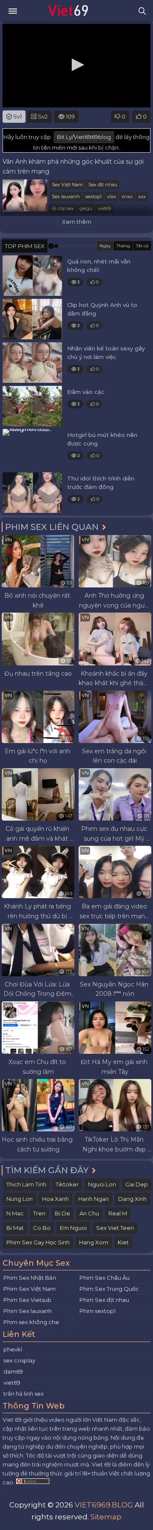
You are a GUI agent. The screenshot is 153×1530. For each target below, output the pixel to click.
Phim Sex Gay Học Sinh (38, 1242)
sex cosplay (19, 1360)
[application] (76, 65)
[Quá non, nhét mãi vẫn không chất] (32, 275)
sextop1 (93, 197)
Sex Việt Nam (67, 185)
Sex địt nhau (102, 185)
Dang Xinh (132, 1198)
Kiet (123, 1242)
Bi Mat (15, 1227)
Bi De (62, 1213)
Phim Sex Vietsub (27, 1299)
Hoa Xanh (55, 1198)
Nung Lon (19, 1198)
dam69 (13, 1371)
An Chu (89, 1213)
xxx (142, 197)
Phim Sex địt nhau (104, 1299)
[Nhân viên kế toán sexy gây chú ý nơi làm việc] (32, 362)
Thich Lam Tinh (26, 1184)
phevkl (12, 1349)
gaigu (85, 208)
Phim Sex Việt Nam (29, 1288)
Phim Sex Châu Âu (104, 1277)
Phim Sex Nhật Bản (29, 1277)
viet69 (104, 208)
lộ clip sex (63, 208)
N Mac (15, 1213)
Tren (39, 1213)
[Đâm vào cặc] (32, 406)
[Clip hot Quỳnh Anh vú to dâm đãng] (32, 319)
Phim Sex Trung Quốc (109, 1288)
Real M (117, 1213)
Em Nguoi (73, 1227)
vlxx (111, 197)
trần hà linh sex (23, 1393)
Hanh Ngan (93, 1198)
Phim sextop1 (97, 1310)
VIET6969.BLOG (104, 1505)
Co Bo (42, 1227)
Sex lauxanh (66, 197)
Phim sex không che (31, 1322)
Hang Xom (93, 1242)
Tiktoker (67, 1184)
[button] (76, 64)
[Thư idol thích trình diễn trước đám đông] (32, 492)
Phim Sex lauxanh (27, 1310)
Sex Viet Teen (115, 1227)
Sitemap (106, 1517)
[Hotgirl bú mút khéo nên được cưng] (32, 449)
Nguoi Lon (102, 1184)
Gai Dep (136, 1184)
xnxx (127, 197)
